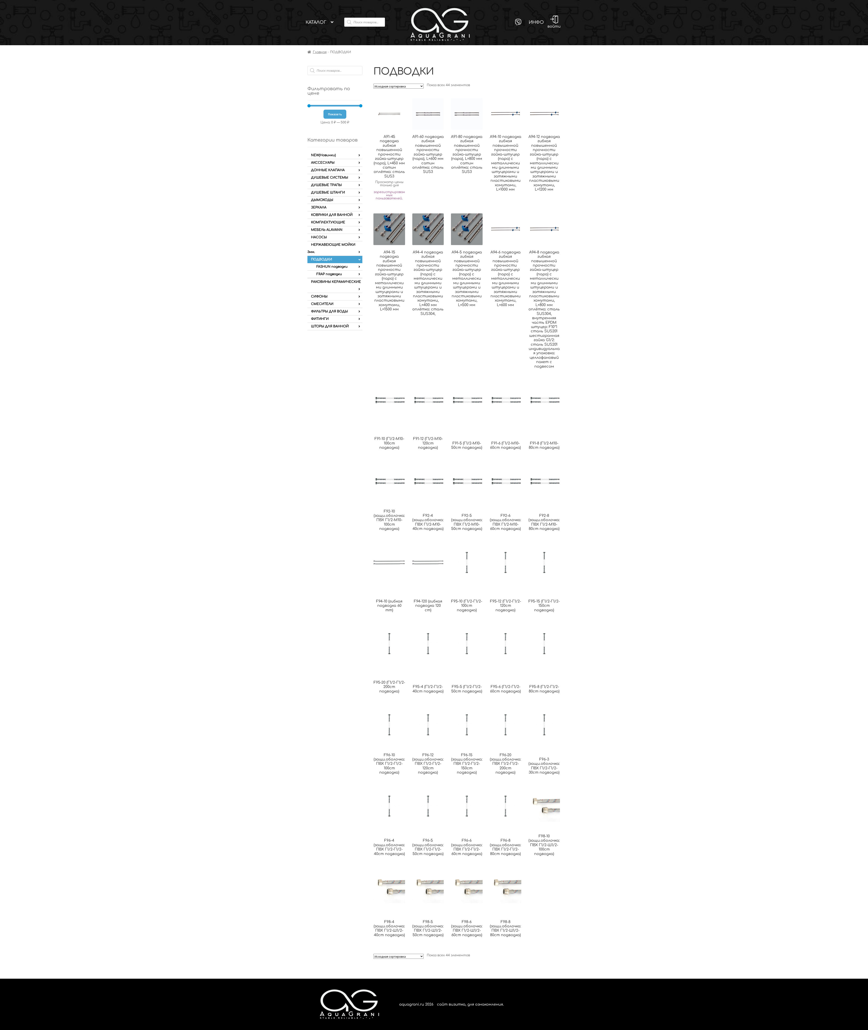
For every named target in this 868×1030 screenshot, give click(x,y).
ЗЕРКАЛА (318, 207)
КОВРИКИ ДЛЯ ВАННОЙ (332, 215)
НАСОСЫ (319, 237)
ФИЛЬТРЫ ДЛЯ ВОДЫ (329, 311)
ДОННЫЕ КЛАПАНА (328, 170)
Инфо (536, 22)
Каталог (316, 22)
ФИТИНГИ (320, 319)
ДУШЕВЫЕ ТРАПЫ (326, 185)
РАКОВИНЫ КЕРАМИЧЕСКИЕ (336, 281)
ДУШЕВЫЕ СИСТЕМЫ (329, 177)
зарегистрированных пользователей (389, 195)
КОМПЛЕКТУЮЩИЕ (328, 222)
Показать (335, 114)
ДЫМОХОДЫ (322, 200)
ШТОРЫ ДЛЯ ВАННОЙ (330, 326)
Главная (320, 52)
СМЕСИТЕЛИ (322, 304)
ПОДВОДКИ (321, 259)
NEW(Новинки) (323, 155)
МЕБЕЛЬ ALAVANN (326, 230)
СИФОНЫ (319, 296)
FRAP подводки (329, 274)
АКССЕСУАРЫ (323, 162)
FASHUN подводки (332, 266)
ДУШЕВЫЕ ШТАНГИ (328, 192)
